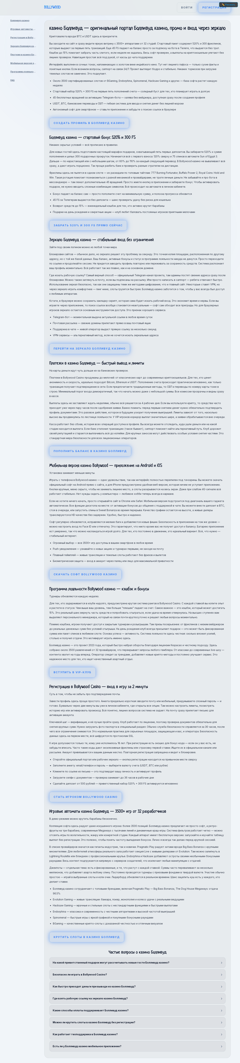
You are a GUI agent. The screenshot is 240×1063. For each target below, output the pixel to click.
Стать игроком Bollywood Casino (86, 797)
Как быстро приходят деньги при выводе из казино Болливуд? (94, 986)
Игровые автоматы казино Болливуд (24, 29)
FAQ (12, 80)
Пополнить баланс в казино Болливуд (90, 451)
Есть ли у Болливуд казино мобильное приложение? (87, 1046)
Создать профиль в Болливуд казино (89, 123)
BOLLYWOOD (52, 7)
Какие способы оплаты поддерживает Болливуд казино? (91, 1010)
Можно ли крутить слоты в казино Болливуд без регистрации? (94, 1022)
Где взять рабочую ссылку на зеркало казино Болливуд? (90, 998)
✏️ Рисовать (228, 4)
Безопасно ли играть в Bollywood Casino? (80, 974)
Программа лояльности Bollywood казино (24, 71)
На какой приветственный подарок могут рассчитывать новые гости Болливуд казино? (111, 962)
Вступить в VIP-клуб (72, 672)
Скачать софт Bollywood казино (85, 574)
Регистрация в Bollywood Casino (24, 37)
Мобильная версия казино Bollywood (24, 63)
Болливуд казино (19, 20)
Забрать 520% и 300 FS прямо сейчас (88, 225)
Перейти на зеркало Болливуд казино (90, 348)
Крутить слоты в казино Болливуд (87, 937)
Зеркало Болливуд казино (24, 46)
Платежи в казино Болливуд (24, 54)
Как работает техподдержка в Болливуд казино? (85, 1034)
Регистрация (214, 7)
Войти (187, 7)
